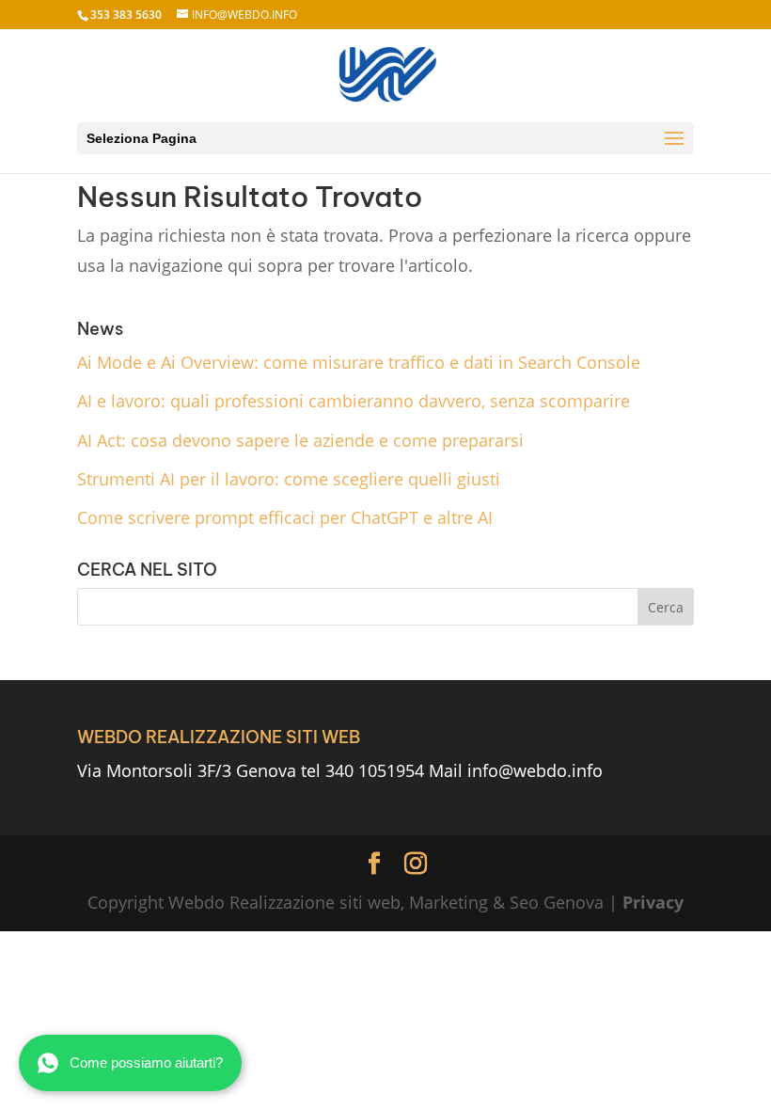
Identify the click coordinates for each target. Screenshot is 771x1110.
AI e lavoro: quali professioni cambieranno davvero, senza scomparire (353, 400)
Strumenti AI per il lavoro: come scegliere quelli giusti (288, 479)
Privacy (653, 902)
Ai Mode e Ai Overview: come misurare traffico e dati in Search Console (358, 362)
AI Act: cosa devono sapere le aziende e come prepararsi (300, 440)
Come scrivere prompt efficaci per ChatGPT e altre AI (285, 517)
